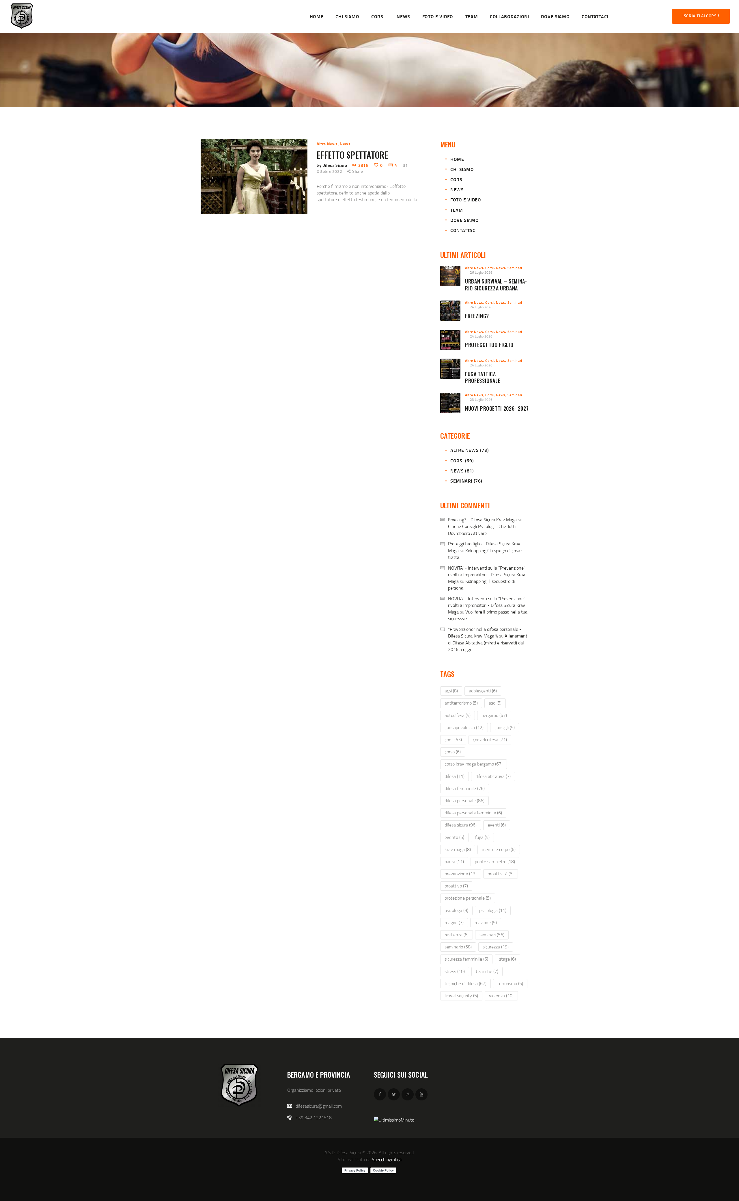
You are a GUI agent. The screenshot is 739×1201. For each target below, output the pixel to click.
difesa (454, 776)
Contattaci (463, 230)
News (345, 144)
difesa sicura (461, 825)
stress (455, 971)
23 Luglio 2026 (481, 399)
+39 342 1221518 (314, 1117)
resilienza (457, 934)
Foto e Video (465, 199)
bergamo (494, 715)
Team (456, 210)
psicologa (456, 910)
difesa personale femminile (473, 812)
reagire (454, 922)
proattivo (456, 886)
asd (495, 703)
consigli (504, 727)
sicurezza (496, 947)
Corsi (457, 179)
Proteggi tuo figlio (489, 345)
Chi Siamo (462, 169)
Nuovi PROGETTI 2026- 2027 (497, 408)
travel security (461, 995)
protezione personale (468, 898)
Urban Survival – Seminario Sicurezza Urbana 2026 (496, 288)
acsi (451, 690)
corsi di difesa (490, 739)
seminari (491, 934)
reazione (486, 922)
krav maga (458, 849)
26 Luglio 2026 (481, 272)
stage (507, 959)
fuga (482, 837)
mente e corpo (499, 849)
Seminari (514, 267)
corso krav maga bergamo (474, 764)
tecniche (487, 971)
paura (454, 861)
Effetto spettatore (352, 154)
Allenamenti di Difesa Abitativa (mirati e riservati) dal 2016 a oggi (488, 642)
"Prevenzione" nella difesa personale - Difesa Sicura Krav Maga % (484, 632)
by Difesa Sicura (332, 165)
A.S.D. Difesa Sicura (342, 1152)
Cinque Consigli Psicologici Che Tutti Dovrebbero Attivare (482, 529)
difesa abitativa (493, 776)
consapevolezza (464, 727)
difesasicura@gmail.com (319, 1106)
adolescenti (483, 690)
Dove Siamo (464, 220)
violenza (501, 995)
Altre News (327, 144)
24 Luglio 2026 (481, 307)
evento (454, 837)
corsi (453, 739)
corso (453, 751)
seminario (458, 947)
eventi (497, 825)
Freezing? (477, 316)
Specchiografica (387, 1159)
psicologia (492, 910)
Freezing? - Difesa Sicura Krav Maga (482, 519)
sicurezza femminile (466, 959)
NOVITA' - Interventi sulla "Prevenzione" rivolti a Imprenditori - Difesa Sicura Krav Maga (486, 574)
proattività (501, 873)
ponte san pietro (495, 861)
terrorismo (510, 983)
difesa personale (464, 800)
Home (457, 159)
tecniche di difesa (465, 983)
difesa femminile (465, 788)
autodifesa (458, 715)
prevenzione (461, 873)
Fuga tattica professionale (482, 378)
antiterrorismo (461, 703)
